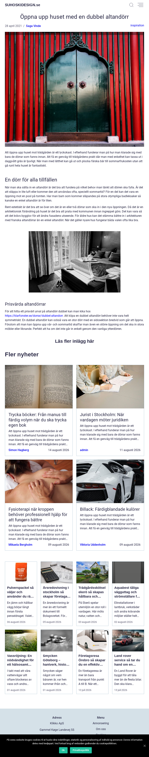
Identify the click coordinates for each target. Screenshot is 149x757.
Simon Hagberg (19, 450)
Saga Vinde (33, 26)
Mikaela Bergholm (20, 544)
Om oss (101, 729)
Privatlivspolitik (81, 750)
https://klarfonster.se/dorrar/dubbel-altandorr (34, 315)
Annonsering (101, 723)
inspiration (137, 25)
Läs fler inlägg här (74, 341)
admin (84, 450)
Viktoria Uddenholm (93, 544)
